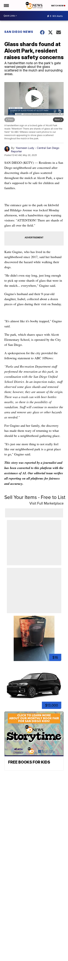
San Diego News (18, 32)
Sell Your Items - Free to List (34, 497)
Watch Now (57, 6)
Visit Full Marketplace (46, 503)
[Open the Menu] (6, 5)
